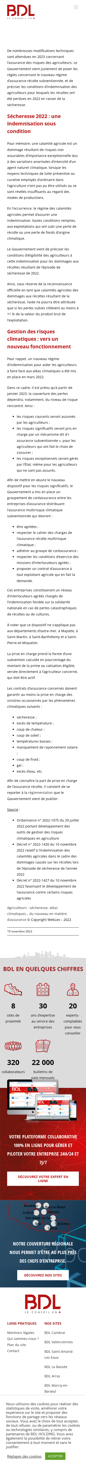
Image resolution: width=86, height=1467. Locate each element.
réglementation (41, 792)
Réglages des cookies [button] (24, 1456)
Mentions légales (20, 1332)
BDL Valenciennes (58, 1342)
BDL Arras (52, 1376)
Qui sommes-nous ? (23, 1338)
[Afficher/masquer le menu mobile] (76, 7)
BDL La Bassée (55, 1366)
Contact (13, 1350)
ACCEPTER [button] (55, 1456)
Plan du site (16, 1345)
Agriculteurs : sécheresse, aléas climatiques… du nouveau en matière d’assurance (37, 913)
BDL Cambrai (54, 1332)
